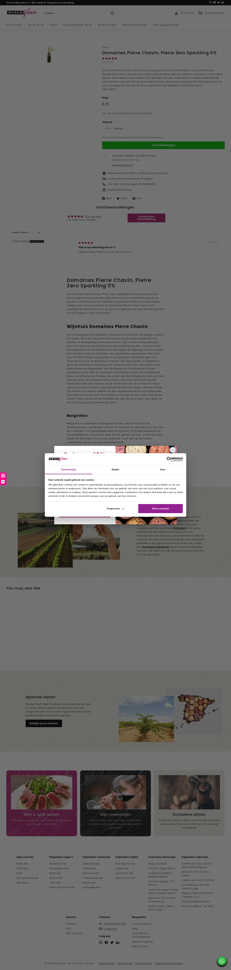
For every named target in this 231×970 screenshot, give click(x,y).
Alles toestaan (160, 508)
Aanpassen (113, 508)
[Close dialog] (173, 450)
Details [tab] (115, 469)
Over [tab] (162, 469)
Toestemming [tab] (68, 469)
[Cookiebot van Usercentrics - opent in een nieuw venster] (169, 459)
